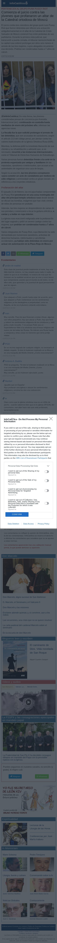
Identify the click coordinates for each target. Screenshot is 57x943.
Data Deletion (13, 524)
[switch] (47, 471)
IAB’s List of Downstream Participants (31, 458)
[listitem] (28, 466)
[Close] (51, 419)
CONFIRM (17, 514)
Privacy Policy (43, 524)
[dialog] (28, 471)
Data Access (28, 524)
